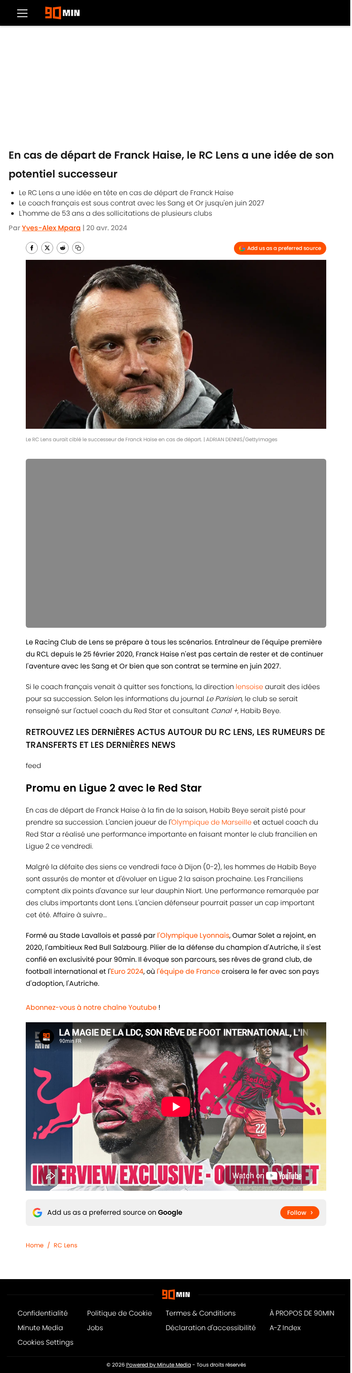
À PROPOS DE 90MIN (302, 1313)
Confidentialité (43, 1313)
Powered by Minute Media (158, 1364)
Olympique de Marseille (211, 822)
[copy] (78, 248)
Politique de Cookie (119, 1313)
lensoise (248, 687)
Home (35, 1245)
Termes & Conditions (201, 1313)
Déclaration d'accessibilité (211, 1328)
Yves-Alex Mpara (51, 228)
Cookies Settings (45, 1342)
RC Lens (65, 1245)
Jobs (95, 1328)
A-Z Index (285, 1328)
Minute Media (40, 1328)
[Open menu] (22, 13)
